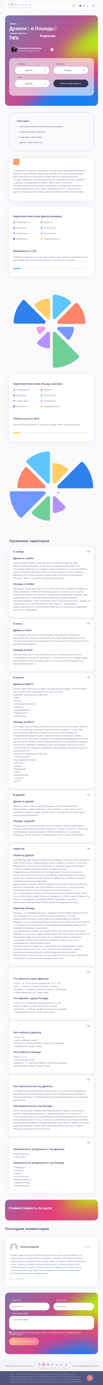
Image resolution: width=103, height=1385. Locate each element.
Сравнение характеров (31, 137)
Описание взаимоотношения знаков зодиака (41, 126)
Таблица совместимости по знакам (19, 1366)
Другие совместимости (31, 142)
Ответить (19, 1278)
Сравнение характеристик (32, 132)
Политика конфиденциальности (85, 1366)
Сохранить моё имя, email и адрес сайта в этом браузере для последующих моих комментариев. (45, 1333)
